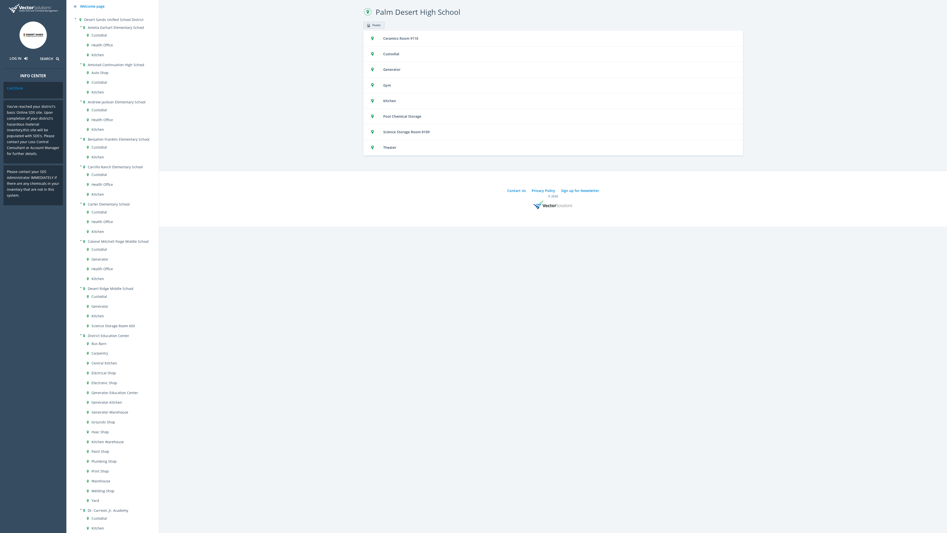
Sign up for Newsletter (580, 190)
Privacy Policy (543, 190)
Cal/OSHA (15, 88)
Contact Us (516, 190)
